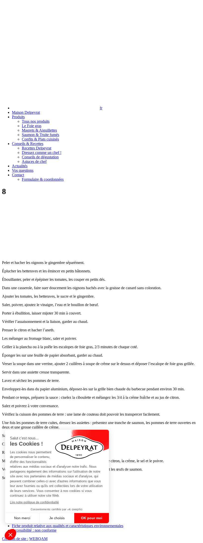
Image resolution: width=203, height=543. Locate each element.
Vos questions (22, 170)
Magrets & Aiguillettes (39, 130)
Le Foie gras (31, 126)
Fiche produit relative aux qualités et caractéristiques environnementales (67, 526)
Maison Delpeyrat (26, 112)
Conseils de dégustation (40, 157)
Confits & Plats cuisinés (40, 139)
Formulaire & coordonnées (43, 179)
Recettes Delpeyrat (36, 148)
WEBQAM (38, 539)
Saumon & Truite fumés (40, 135)
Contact (18, 175)
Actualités (19, 166)
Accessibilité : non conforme (34, 530)
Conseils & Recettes (27, 144)
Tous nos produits (36, 121)
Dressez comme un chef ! (41, 152)
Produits (18, 117)
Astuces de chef (34, 161)
